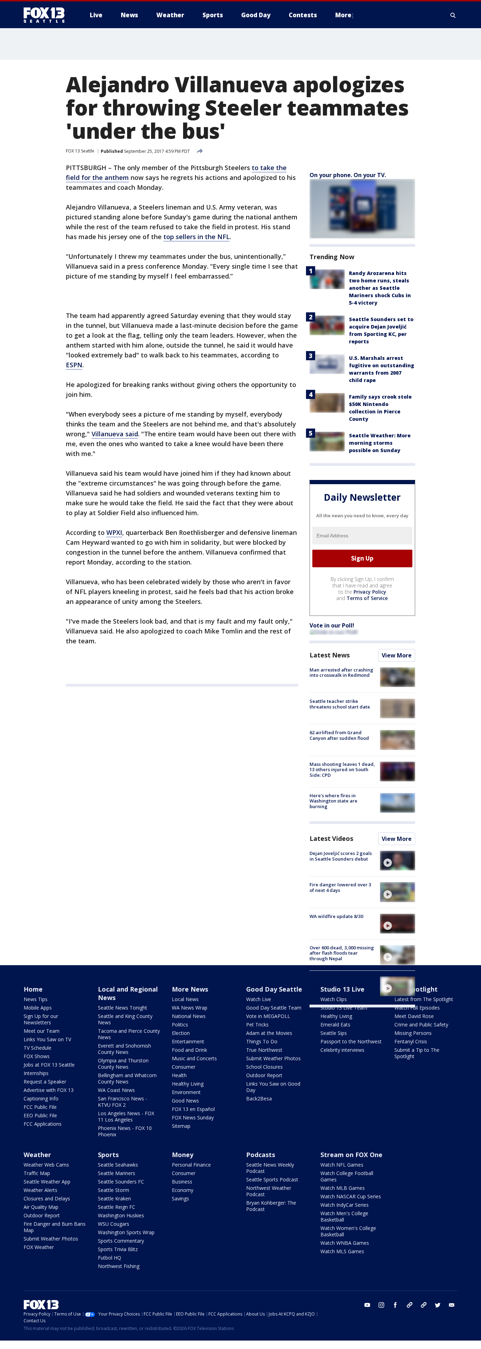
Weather (37, 1154)
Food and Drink (189, 1050)
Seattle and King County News (125, 1019)
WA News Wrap (189, 1007)
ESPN (74, 365)
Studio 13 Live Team (343, 1007)
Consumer (183, 1066)
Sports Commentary (121, 1240)
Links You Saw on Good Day (273, 1086)
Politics (180, 1024)
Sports (108, 1154)
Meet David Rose (414, 1016)
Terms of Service (367, 598)
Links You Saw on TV (47, 1039)
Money (182, 1154)
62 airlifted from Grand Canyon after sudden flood (339, 735)
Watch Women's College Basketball (348, 1231)
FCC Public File (40, 1107)
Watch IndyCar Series (344, 1204)
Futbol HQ (109, 1257)
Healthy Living (188, 1083)
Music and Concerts (194, 1058)
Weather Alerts (40, 1190)
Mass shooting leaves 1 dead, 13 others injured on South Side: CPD (342, 769)
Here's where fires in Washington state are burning (333, 801)
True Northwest (264, 1050)
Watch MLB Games (342, 1188)
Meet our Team (42, 1031)
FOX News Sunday (193, 1117)
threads (423, 1305)
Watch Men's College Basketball (344, 1216)
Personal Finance (191, 1164)
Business (182, 1181)
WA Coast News (116, 1090)
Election (181, 1033)
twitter (437, 1305)
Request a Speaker (45, 1081)
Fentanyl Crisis (410, 1041)
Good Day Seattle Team (273, 1007)
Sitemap (181, 1126)
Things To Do (261, 1041)
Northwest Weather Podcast (268, 1191)
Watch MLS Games (342, 1251)
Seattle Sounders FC (121, 1181)
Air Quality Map (41, 1207)
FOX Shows (37, 1056)
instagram (381, 1305)
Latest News (330, 655)
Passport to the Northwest (351, 1041)
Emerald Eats (335, 1024)
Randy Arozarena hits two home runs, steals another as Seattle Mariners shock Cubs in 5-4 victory (380, 288)
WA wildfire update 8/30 (336, 916)
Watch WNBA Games (344, 1242)
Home (33, 989)
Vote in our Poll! (332, 625)
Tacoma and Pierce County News (129, 1034)
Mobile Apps (38, 1007)
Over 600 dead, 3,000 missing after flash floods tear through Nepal (342, 953)
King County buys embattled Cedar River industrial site (341, 982)
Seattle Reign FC (116, 1207)
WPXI (114, 532)
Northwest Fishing (118, 1266)
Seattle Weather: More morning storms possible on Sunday (380, 443)
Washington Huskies (121, 1215)
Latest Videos (331, 838)
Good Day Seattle (274, 989)
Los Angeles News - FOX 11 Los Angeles (126, 1116)
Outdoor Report (264, 1075)
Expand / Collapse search (453, 15)
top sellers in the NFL (196, 236)
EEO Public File (40, 1115)
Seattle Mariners (116, 1173)
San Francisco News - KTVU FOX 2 (122, 1101)
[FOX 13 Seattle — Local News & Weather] (47, 15)
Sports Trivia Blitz (118, 1249)
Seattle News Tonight (122, 1007)
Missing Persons (413, 1033)
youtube (367, 1305)
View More (397, 655)
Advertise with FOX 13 (49, 1090)
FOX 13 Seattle (80, 151)
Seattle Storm (113, 1190)
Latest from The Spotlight (423, 999)
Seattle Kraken (114, 1198)
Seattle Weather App (47, 1181)
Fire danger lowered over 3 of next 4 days (340, 887)
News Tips (36, 999)
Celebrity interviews (342, 1050)
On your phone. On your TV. (348, 175)
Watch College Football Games (346, 1176)
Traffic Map (37, 1173)
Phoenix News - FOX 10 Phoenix (125, 1131)
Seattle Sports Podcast (272, 1179)
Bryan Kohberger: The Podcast (271, 1205)
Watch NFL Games (341, 1164)
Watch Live (258, 999)
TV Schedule (37, 1047)
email (451, 1305)
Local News (185, 999)
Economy (182, 1190)
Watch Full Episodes (417, 1007)
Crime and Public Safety (421, 1024)
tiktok (409, 1305)
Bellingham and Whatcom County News (127, 1078)
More (343, 15)
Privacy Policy (370, 591)
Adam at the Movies (269, 1033)
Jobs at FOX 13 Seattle (49, 1064)
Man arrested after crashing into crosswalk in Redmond (341, 673)
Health (179, 1075)
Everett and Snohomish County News (124, 1048)
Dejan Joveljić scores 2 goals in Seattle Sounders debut (341, 856)
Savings (180, 1198)
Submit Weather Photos (273, 1058)
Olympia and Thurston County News (123, 1063)
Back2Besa (259, 1098)
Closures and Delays (47, 1198)
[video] (397, 860)
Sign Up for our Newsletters (41, 1019)
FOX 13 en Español (193, 1109)
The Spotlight (416, 989)
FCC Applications (43, 1123)
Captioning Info (41, 1098)
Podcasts (260, 1154)
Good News (185, 1100)
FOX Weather (39, 1247)
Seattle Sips (333, 1033)
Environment (186, 1092)
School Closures (264, 1066)
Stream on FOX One (351, 1154)
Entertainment (188, 1041)
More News (190, 989)
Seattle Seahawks (118, 1164)
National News (189, 1016)
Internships (36, 1073)
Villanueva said (115, 434)
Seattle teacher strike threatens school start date (340, 704)
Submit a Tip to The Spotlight (416, 1053)
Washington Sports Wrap (126, 1232)
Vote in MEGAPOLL (268, 1016)
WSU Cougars (113, 1223)
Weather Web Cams (46, 1164)
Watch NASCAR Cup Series (350, 1196)
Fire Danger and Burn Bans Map (55, 1227)
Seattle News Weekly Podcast (270, 1167)
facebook (395, 1305)
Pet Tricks (257, 1024)
